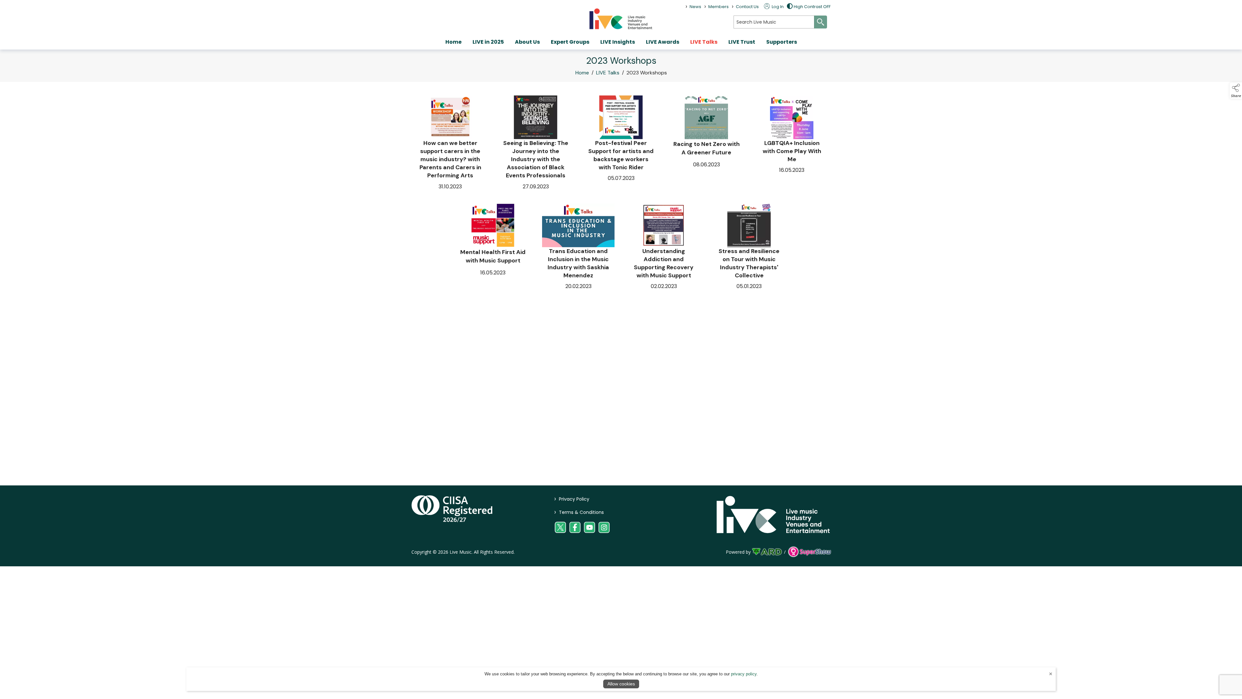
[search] (774, 22)
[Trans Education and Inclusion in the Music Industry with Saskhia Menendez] (578, 247)
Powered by (738, 552)
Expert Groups (570, 42)
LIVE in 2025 (488, 42)
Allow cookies (621, 683)
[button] (1236, 91)
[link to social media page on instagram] (604, 527)
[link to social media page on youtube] (589, 527)
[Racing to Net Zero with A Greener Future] (706, 143)
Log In (777, 7)
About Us (527, 42)
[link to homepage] (621, 18)
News (695, 7)
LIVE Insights (617, 42)
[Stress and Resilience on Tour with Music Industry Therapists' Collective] (749, 247)
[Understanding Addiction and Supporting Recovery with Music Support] (664, 247)
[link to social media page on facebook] (575, 527)
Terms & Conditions (579, 512)
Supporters (781, 42)
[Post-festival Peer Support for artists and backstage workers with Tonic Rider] (621, 143)
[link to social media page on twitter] (560, 527)
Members (718, 7)
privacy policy (744, 673)
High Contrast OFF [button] (812, 7)
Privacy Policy (571, 499)
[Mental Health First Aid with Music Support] (493, 247)
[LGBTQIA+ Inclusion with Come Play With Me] (792, 143)
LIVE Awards (662, 42)
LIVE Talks (703, 42)
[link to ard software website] (767, 552)
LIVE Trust (741, 42)
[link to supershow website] (809, 552)
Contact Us (747, 7)
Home (453, 42)
